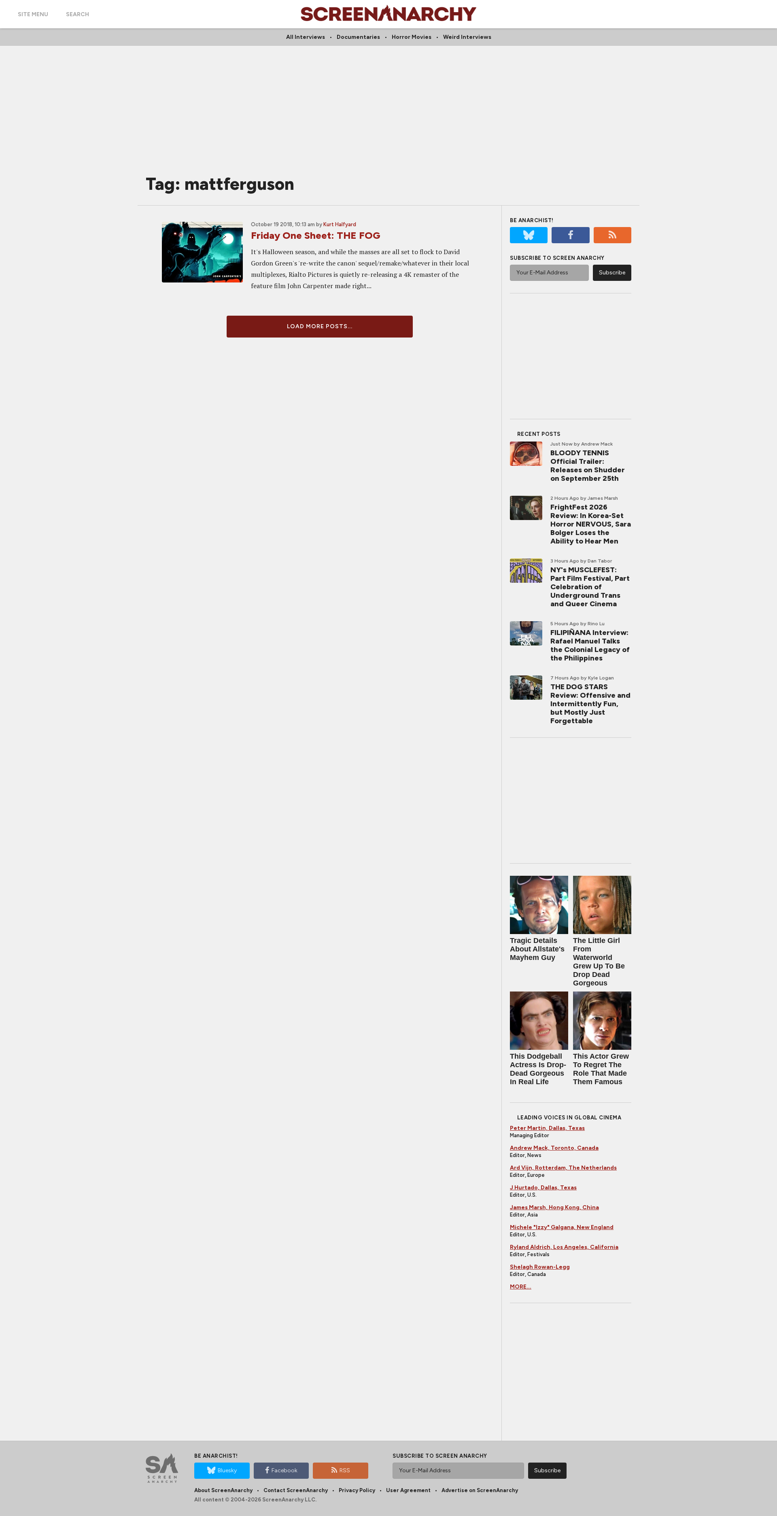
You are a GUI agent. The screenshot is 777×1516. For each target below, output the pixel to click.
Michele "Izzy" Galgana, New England (562, 1227)
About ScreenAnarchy (223, 1490)
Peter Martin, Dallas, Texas (547, 1128)
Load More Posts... (319, 326)
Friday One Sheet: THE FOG (315, 235)
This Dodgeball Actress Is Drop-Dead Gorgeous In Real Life (538, 1069)
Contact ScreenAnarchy (295, 1490)
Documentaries (358, 37)
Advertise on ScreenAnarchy (480, 1490)
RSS (345, 1470)
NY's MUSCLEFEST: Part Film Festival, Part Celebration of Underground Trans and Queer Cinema (590, 586)
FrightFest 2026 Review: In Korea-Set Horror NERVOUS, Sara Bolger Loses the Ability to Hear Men (590, 524)
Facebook (284, 1470)
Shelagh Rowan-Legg (540, 1266)
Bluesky (227, 1470)
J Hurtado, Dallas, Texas (543, 1187)
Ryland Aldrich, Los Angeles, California (564, 1247)
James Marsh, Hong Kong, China (554, 1207)
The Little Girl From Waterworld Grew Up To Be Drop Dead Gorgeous (599, 961)
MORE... (520, 1286)
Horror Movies (411, 37)
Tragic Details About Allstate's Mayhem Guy (537, 949)
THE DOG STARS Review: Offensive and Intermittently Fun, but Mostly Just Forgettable (590, 703)
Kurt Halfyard (339, 224)
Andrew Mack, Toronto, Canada (554, 1147)
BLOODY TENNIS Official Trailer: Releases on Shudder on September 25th (587, 465)
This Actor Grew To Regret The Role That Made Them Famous (601, 1069)
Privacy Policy (357, 1490)
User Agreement (408, 1490)
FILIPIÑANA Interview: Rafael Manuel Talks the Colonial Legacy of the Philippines (590, 645)
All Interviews (305, 37)
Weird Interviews (467, 37)
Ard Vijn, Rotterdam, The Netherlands (563, 1167)
